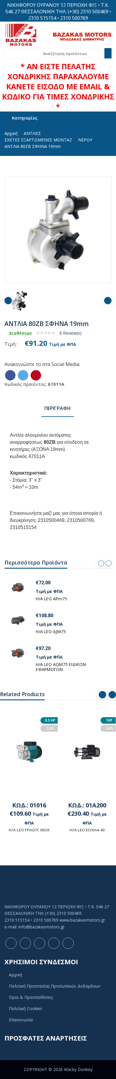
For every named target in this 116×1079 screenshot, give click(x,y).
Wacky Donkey (78, 1069)
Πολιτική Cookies (25, 1008)
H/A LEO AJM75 (51, 631)
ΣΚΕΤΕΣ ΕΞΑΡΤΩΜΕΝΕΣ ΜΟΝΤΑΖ (38, 140)
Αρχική (11, 133)
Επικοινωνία (21, 1019)
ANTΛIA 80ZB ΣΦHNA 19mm (32, 146)
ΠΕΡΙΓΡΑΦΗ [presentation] (57, 408)
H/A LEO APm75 (51, 598)
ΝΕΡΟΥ (85, 140)
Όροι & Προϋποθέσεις (31, 997)
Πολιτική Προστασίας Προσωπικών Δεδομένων (55, 986)
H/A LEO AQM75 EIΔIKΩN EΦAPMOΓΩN (61, 667)
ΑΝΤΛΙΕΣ (32, 133)
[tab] (57, 409)
